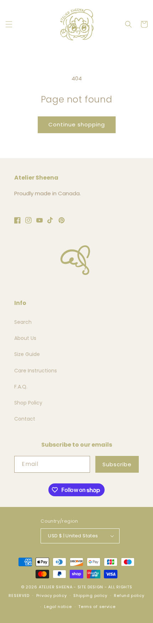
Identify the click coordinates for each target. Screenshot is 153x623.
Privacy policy (51, 595)
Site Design (91, 587)
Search (23, 322)
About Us (25, 338)
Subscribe (117, 464)
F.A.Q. (20, 386)
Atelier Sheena (56, 587)
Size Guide (27, 354)
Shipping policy (90, 595)
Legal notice (58, 606)
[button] (9, 24)
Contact (24, 418)
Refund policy (129, 595)
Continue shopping (76, 124)
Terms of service (96, 606)
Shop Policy (28, 402)
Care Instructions (35, 370)
